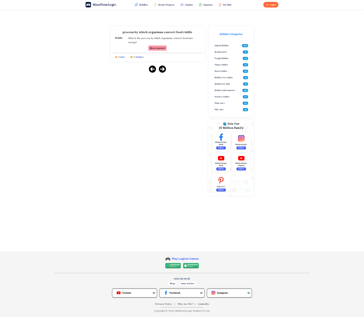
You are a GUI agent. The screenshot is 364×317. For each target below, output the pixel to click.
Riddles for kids (222, 84)
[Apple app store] (191, 265)
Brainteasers (221, 52)
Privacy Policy (164, 304)
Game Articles (187, 283)
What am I (220, 103)
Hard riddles (221, 71)
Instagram (222, 293)
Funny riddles (221, 64)
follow (221, 148)
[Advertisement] (157, 95)
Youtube (126, 293)
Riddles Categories (231, 34)
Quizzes (207, 4)
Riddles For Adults (224, 77)
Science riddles (222, 96)
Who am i (219, 109)
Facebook (174, 293)
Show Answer (157, 48)
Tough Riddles (221, 58)
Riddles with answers (225, 90)
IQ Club (227, 4)
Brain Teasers (166, 4)
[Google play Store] (173, 265)
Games (189, 4)
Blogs (172, 283)
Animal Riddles (222, 45)
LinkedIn (203, 304)
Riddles (143, 4)
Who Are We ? (185, 304)
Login (272, 4)
